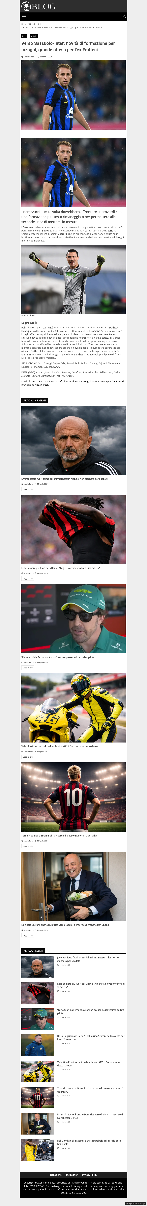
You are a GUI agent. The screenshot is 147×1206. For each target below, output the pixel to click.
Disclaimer (72, 1174)
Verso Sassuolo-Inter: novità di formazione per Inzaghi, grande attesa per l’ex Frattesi (78, 381)
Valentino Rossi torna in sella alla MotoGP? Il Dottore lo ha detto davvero (60, 746)
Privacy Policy (89, 1174)
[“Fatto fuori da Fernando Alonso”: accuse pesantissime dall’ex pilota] (73, 618)
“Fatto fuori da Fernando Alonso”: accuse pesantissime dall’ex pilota (57, 657)
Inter (24, 36)
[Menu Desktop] (24, 16)
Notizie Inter (41, 384)
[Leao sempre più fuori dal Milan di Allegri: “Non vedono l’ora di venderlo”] (73, 529)
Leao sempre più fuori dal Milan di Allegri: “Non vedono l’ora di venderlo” (60, 568)
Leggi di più (28, 489)
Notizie (34, 36)
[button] (124, 16)
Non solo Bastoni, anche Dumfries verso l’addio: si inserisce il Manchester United (65, 924)
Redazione (56, 1174)
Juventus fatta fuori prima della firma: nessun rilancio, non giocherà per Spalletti (64, 478)
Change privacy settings (135, 1203)
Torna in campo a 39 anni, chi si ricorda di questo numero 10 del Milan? (59, 835)
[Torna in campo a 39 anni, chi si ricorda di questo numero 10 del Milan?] (73, 797)
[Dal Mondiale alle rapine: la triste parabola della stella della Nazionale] (37, 1150)
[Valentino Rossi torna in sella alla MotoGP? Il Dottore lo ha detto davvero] (73, 708)
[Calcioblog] (38, 6)
